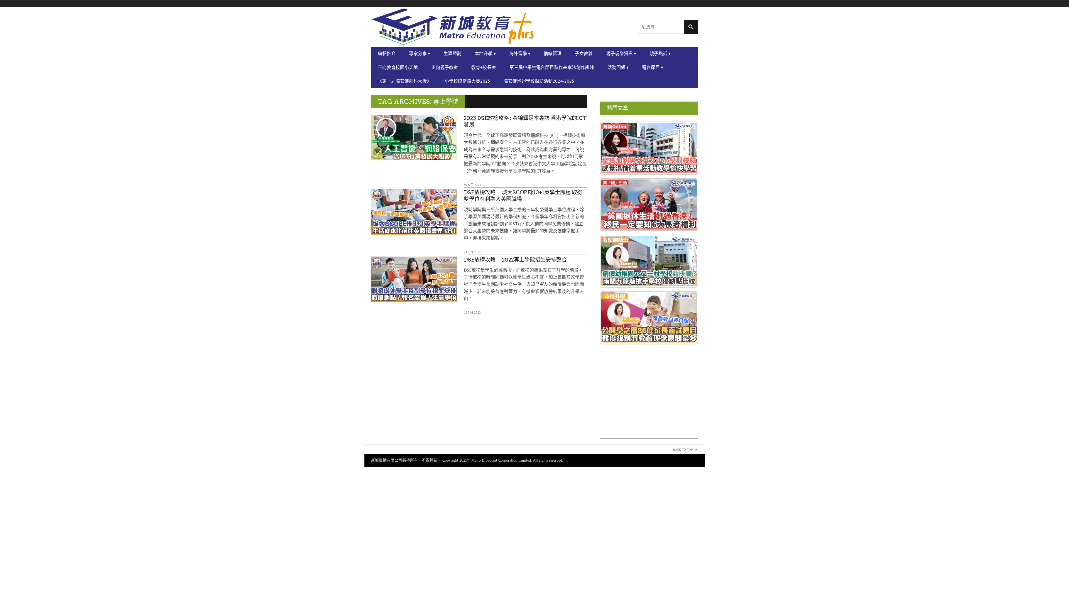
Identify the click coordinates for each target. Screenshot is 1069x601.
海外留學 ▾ (519, 53)
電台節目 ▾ (652, 67)
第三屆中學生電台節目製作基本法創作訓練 (551, 67)
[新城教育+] (453, 26)
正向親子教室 (444, 67)
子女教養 (584, 53)
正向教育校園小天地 (398, 67)
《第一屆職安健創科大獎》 (404, 81)
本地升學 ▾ (485, 53)
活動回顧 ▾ (618, 67)
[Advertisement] (649, 400)
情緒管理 (553, 53)
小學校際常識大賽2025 (467, 81)
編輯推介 (387, 53)
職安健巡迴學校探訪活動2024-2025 (539, 81)
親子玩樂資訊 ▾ (621, 53)
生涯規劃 (452, 53)
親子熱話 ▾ (660, 53)
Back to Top (683, 449)
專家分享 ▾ (419, 53)
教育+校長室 (483, 67)
